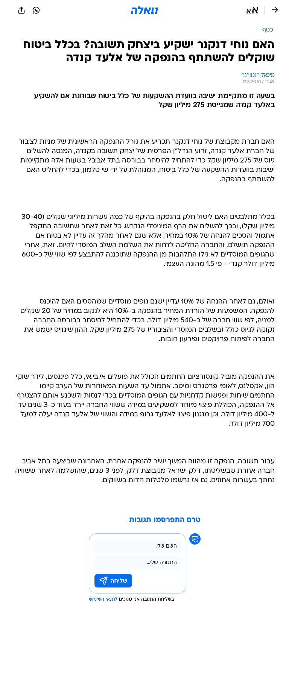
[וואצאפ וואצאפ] (36, 10)
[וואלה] (144, 10)
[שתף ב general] (21, 10)
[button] (252, 10)
